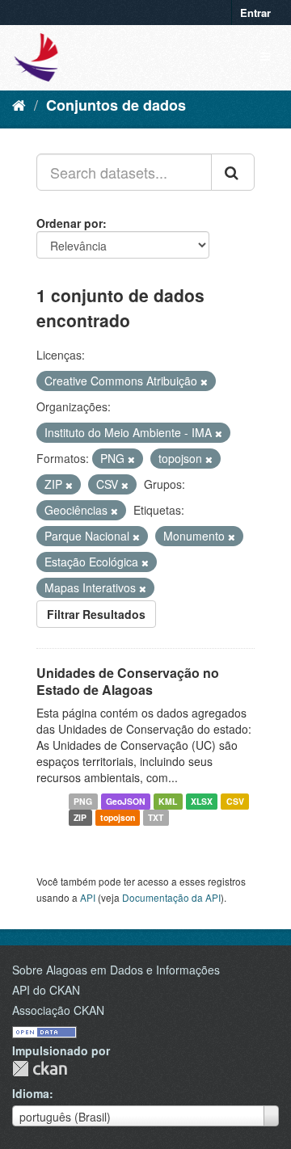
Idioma (30, 1093)
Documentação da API (171, 897)
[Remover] (204, 381)
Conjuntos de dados (116, 105)
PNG (83, 801)
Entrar (255, 12)
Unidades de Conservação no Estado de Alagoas (127, 681)
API (87, 897)
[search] (233, 172)
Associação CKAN (58, 1010)
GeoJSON (126, 801)
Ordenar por (69, 223)
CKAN (39, 1068)
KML (167, 801)
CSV (235, 801)
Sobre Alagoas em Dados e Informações (116, 970)
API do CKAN (46, 990)
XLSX (202, 801)
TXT (155, 817)
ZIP (80, 817)
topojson (117, 817)
